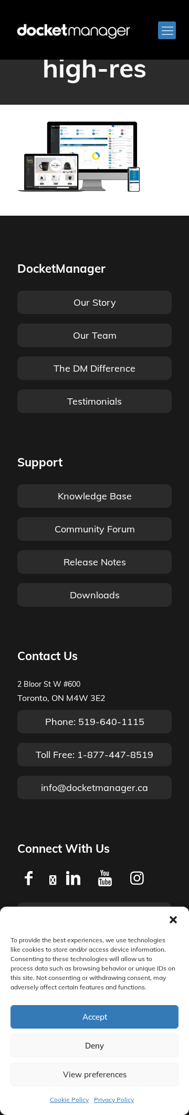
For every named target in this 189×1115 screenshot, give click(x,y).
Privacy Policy (114, 1099)
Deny (94, 1046)
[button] (173, 920)
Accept (94, 1017)
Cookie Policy (69, 1099)
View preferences (95, 1074)
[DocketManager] (73, 30)
